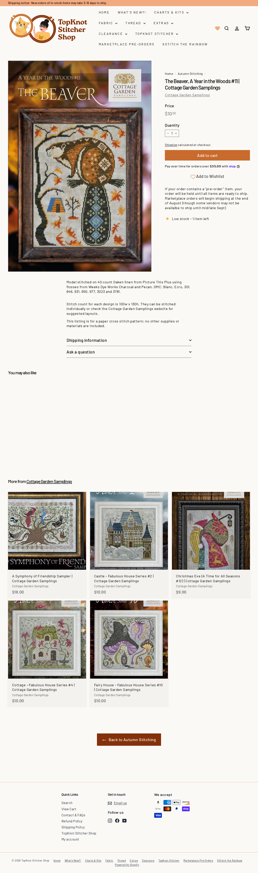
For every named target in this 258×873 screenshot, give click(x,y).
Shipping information (87, 340)
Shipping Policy (73, 827)
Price (169, 105)
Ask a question (81, 351)
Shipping (171, 145)
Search (67, 803)
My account (70, 839)
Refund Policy (72, 821)
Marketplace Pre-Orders (126, 44)
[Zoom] (79, 166)
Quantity (172, 125)
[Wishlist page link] (217, 28)
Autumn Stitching (190, 73)
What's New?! (132, 12)
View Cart (68, 809)
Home (104, 12)
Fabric (106, 23)
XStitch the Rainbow (185, 44)
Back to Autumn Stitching (132, 739)
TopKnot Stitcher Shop (78, 833)
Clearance (111, 33)
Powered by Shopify (127, 864)
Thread (133, 23)
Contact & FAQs (73, 815)
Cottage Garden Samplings (187, 95)
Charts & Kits (169, 12)
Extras (162, 23)
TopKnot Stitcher (155, 33)
